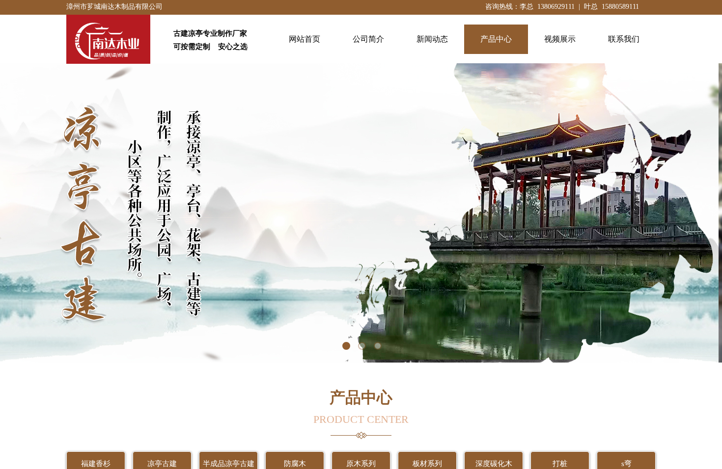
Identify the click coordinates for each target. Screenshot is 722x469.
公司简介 (368, 39)
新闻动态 (432, 39)
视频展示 (560, 39)
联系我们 (623, 39)
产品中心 (496, 39)
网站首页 (304, 39)
